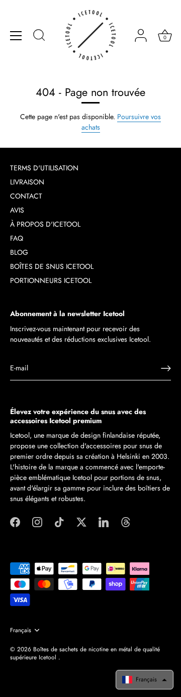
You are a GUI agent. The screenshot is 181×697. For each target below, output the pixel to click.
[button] (144, 679)
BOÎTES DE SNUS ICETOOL (52, 266)
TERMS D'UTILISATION (44, 168)
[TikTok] (59, 521)
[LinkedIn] (104, 521)
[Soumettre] (166, 368)
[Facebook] (15, 521)
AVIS (17, 210)
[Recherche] (39, 37)
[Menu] (16, 36)
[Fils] (126, 521)
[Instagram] (37, 521)
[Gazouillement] (81, 521)
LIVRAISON (27, 182)
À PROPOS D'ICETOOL (45, 224)
